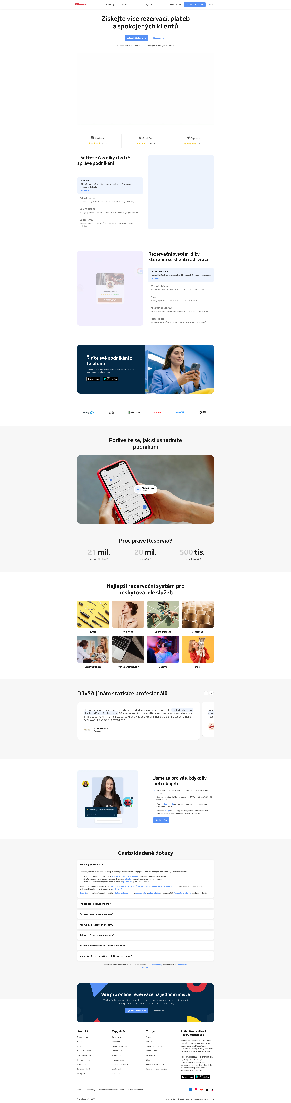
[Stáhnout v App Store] (93, 379)
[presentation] (211, 4)
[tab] (138, 744)
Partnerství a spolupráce (156, 1069)
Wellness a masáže (119, 1046)
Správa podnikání (84, 1069)
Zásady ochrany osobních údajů (111, 1090)
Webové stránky (84, 1055)
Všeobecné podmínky (86, 1090)
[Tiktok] (212, 1089)
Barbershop (117, 1051)
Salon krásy (116, 1037)
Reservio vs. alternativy (156, 1064)
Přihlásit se (175, 4)
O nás (148, 1037)
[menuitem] (112, 4)
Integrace (81, 1073)
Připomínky (82, 1064)
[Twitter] (207, 1089)
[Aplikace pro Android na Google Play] (110, 379)
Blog (148, 1060)
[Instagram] (196, 1089)
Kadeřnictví (116, 1042)
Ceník (79, 1042)
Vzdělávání (116, 1069)
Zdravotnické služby (120, 1064)
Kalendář (81, 1046)
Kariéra (149, 1042)
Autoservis (116, 1073)
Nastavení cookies (135, 1090)
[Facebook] (190, 1089)
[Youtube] (201, 1089)
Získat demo (82, 1037)
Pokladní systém (84, 1060)
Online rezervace (84, 1051)
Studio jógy (116, 1055)
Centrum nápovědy (154, 1046)
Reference (150, 1055)
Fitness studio (118, 1060)
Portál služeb (151, 1051)
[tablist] (145, 721)
